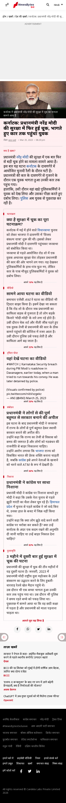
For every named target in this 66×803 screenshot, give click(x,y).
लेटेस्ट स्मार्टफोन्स (29, 739)
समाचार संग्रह (43, 763)
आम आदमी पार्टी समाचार (43, 726)
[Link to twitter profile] (29, 771)
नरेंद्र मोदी (22, 157)
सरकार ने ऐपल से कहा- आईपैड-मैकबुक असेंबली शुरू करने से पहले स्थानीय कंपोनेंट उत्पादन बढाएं (31, 655)
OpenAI (8, 700)
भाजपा (39, 451)
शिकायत (20, 763)
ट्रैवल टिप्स (57, 719)
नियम (37, 758)
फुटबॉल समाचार (10, 739)
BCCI (7, 675)
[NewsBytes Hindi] (23, 5)
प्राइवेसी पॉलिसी (24, 758)
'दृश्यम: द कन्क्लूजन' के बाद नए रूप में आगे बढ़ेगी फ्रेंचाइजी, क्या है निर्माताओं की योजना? (28, 684)
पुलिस (24, 198)
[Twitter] (38, 629)
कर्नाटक (31, 166)
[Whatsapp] (27, 629)
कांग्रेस (22, 460)
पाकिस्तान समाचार (49, 739)
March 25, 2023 (36, 398)
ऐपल (6, 661)
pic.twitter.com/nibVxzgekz (24, 394)
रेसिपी (18, 746)
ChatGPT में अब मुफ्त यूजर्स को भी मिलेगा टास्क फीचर (31, 696)
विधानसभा (43, 230)
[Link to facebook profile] (21, 771)
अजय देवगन (10, 689)
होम (4, 16)
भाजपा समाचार (10, 732)
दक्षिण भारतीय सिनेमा (35, 746)
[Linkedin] (48, 629)
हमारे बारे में (8, 758)
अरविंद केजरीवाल (11, 719)
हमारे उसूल (8, 763)
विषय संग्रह (57, 763)
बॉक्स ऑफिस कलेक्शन (31, 732)
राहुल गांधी (7, 746)
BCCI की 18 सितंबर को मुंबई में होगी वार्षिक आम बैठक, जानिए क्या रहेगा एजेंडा (31, 670)
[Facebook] (17, 629)
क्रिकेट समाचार (52, 732)
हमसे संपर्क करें (51, 758)
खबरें (11, 16)
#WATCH (12, 364)
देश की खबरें (21, 16)
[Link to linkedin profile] (38, 771)
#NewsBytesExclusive (15, 726)
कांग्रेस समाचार (29, 719)
